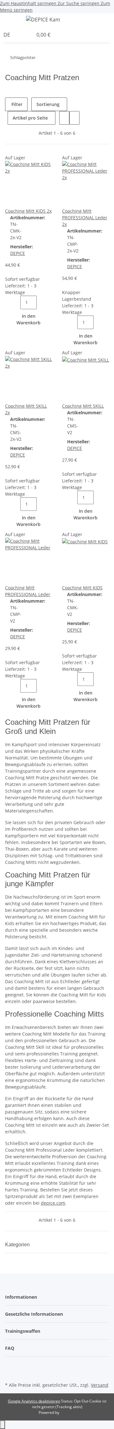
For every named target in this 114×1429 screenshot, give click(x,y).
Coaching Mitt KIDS (82, 588)
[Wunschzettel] (28, 34)
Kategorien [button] (18, 1244)
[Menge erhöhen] (42, 302)
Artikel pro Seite (30, 118)
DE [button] (7, 34)
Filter (16, 104)
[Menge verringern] (15, 302)
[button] (112, 20)
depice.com (53, 1203)
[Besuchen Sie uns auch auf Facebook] (10, 1365)
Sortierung (48, 104)
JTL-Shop (67, 1412)
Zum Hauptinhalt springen (29, 3)
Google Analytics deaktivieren (34, 1401)
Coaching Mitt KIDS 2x (28, 211)
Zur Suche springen (79, 3)
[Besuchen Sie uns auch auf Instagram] (10, 1373)
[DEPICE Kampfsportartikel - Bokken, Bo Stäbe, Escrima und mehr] (43, 19)
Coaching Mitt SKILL (83, 406)
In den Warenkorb (28, 319)
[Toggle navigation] (13, 20)
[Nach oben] (2, 1424)
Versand (99, 1385)
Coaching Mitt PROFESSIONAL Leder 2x (84, 217)
